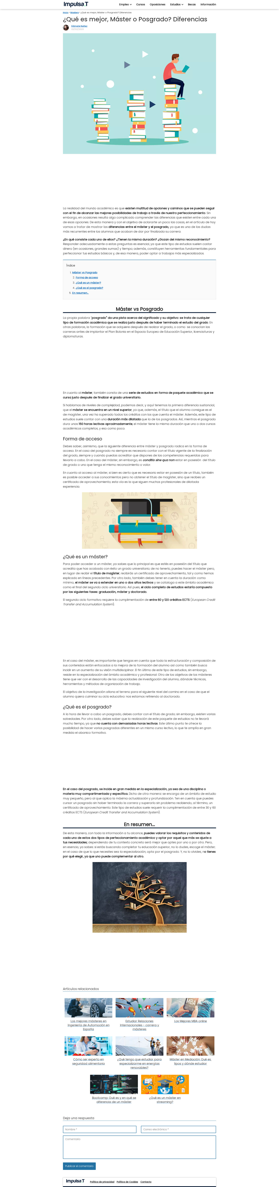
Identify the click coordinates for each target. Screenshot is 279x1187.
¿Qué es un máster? (88, 283)
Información (208, 4)
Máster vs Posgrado (84, 272)
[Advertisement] (139, 180)
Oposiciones (157, 4)
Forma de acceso (87, 277)
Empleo (124, 4)
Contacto (145, 1181)
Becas (192, 4)
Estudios (175, 4)
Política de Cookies (127, 1181)
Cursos (140, 4)
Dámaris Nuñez (79, 26)
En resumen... (80, 293)
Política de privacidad (102, 1181)
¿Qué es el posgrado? (89, 288)
